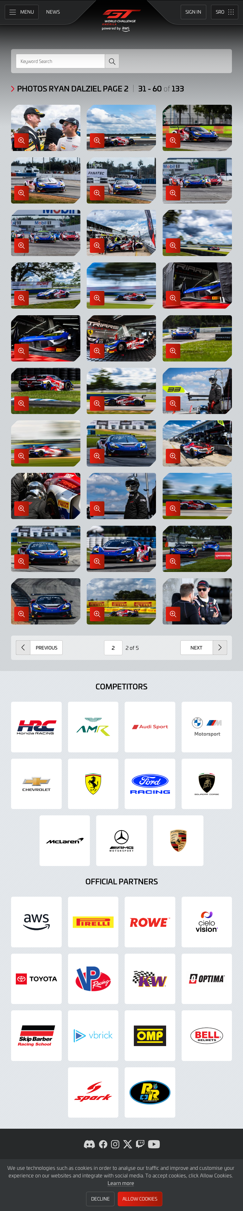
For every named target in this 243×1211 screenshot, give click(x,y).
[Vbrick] (93, 1035)
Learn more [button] (121, 1182)
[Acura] (36, 727)
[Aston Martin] (93, 727)
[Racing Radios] (150, 1092)
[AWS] (36, 922)
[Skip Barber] (36, 1035)
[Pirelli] (93, 922)
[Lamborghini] (207, 784)
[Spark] (93, 1092)
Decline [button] (100, 1199)
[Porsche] (178, 840)
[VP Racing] (93, 979)
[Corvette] (36, 784)
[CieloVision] (207, 922)
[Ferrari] (93, 784)
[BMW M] (207, 727)
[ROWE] (150, 922)
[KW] (150, 979)
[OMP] (150, 1035)
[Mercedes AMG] (121, 840)
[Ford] (150, 784)
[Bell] (207, 1035)
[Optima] (207, 979)
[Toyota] (36, 979)
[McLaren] (65, 840)
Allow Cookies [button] (139, 1199)
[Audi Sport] (150, 727)
